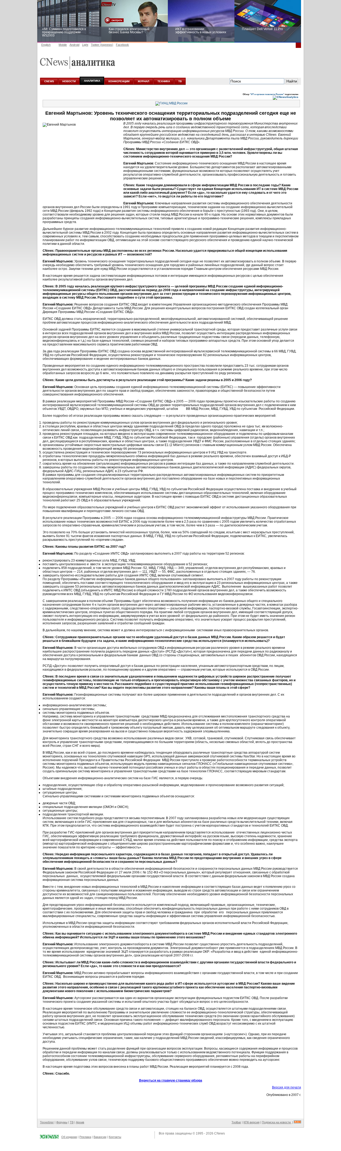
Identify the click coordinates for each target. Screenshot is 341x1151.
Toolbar (236, 1122)
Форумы (61, 1122)
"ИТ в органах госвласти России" (267, 94)
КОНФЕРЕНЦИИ (118, 81)
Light (85, 44)
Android (74, 44)
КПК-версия (251, 1122)
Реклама (85, 1136)
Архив (80, 1122)
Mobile (63, 44)
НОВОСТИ (69, 81)
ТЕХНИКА (163, 81)
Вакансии (100, 1136)
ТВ (180, 81)
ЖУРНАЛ (143, 81)
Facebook (122, 44)
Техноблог (47, 1122)
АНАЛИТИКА (92, 80)
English (46, 44)
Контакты (115, 1136)
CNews (219, 1133)
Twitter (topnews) (102, 44)
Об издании (69, 1136)
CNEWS (49, 81)
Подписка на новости (276, 1122)
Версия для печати (286, 1087)
